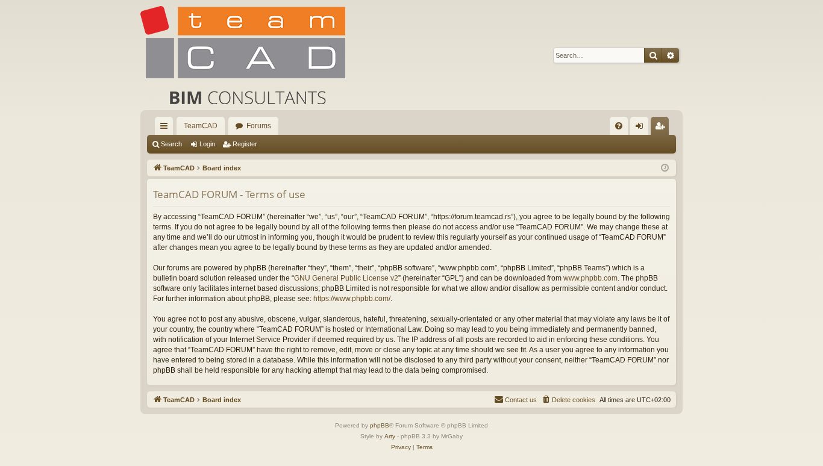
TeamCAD (200, 126)
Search (171, 144)
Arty (389, 436)
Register (245, 144)
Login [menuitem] (641, 128)
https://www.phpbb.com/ (351, 298)
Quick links (166, 128)
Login (207, 144)
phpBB (379, 425)
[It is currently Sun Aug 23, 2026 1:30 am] (665, 168)
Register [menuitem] (662, 128)
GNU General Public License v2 (346, 278)
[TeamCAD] (242, 55)
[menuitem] (619, 126)
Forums (258, 126)
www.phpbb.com (590, 278)
